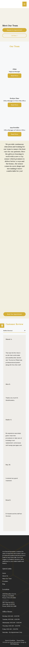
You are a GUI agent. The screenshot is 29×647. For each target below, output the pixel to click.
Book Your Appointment (14, 314)
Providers (5, 581)
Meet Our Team (7, 578)
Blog (3, 584)
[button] (2, 326)
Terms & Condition (10, 640)
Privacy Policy (20, 640)
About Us (5, 576)
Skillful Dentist (8, 330)
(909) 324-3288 (11, 606)
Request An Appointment (14, 30)
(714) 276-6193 (11, 598)
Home (4, 573)
